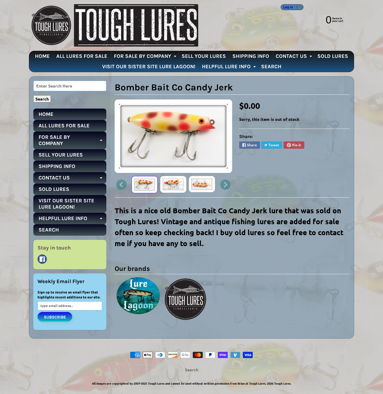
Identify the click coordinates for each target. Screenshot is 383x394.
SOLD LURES (332, 56)
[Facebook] (42, 259)
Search (191, 369)
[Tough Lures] (113, 25)
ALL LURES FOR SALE (81, 56)
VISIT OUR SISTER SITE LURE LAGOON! (148, 67)
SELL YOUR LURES (204, 56)
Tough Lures (282, 383)
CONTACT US (294, 57)
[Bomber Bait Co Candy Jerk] (145, 184)
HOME (42, 56)
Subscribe (55, 317)
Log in (288, 7)
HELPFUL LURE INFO (229, 68)
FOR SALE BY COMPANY (146, 57)
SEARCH (271, 67)
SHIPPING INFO (250, 56)
